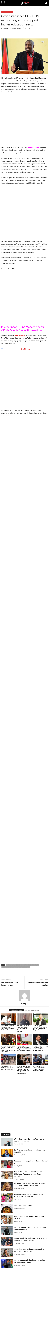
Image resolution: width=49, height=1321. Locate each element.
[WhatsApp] (32, 34)
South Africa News (11, 8)
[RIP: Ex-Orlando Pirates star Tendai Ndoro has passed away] (7, 1230)
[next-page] (26, 1077)
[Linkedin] (38, 34)
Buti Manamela (33, 147)
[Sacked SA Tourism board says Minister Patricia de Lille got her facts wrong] (7, 1252)
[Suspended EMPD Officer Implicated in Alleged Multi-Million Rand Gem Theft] (40, 1059)
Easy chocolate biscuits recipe (38, 984)
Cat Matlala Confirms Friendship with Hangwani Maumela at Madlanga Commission (8, 1028)
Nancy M (5, 28)
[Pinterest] (27, 34)
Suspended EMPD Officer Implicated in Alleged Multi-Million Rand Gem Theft (39, 1068)
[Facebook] (17, 34)
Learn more (9, 416)
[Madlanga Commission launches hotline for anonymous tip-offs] (7, 1263)
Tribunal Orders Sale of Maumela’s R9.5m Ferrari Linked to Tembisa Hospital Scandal (24, 1028)
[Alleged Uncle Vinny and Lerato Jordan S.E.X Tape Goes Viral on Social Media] (7, 1197)
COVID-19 (19, 965)
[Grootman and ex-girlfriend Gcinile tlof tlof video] (7, 1164)
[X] (22, 34)
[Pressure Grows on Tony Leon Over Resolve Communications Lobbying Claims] (40, 1039)
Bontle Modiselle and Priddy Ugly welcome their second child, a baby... (30, 1239)
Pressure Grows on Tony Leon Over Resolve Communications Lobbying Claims (40, 1048)
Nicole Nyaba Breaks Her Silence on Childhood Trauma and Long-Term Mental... (28, 1174)
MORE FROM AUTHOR (32, 1010)
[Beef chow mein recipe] (7, 1208)
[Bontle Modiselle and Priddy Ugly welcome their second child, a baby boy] (7, 1241)
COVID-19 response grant (31, 965)
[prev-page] (23, 1077)
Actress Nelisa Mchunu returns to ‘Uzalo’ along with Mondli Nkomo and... (30, 1184)
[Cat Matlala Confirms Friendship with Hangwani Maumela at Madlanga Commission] (8, 1019)
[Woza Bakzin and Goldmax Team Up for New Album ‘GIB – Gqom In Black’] (7, 1142)
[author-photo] (24, 995)
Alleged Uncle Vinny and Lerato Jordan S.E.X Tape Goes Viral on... (29, 1195)
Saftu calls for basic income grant (9, 984)
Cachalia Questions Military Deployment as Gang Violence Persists (8, 1067)
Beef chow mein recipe (23, 1205)
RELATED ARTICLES (16, 1010)
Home (2, 8)
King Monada (19, 335)
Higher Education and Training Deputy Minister (16, 967)
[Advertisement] (24, 120)
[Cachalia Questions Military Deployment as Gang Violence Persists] (8, 1059)
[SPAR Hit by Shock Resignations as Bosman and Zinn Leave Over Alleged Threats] (40, 1019)
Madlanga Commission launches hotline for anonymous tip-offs (29, 1261)
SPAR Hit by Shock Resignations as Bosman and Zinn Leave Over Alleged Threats (40, 1028)
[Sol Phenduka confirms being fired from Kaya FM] (7, 1153)
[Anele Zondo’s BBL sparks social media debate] (7, 1219)
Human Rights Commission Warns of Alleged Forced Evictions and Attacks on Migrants (24, 1048)
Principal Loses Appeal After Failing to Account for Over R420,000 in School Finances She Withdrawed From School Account (24, 1069)
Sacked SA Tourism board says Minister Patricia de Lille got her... (29, 1250)
